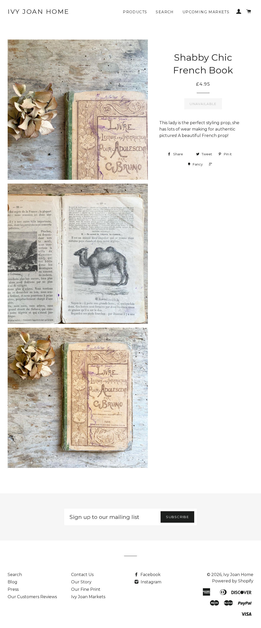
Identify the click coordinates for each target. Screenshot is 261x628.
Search (165, 12)
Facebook (150, 574)
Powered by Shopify (232, 581)
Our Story (81, 582)
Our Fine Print (85, 589)
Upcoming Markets (205, 12)
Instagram (150, 582)
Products (135, 12)
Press (13, 589)
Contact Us (82, 574)
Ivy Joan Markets (88, 596)
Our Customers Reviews (32, 596)
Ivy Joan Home (38, 11)
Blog (12, 582)
